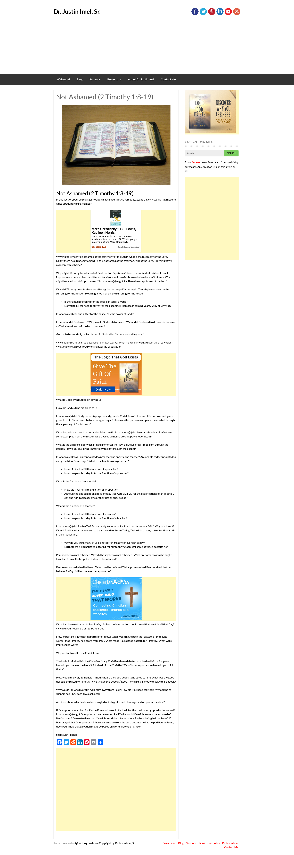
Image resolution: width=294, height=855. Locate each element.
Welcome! (63, 79)
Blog (80, 79)
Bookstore (114, 79)
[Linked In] (220, 14)
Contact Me (168, 79)
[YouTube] (228, 14)
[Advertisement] (147, 48)
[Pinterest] (212, 14)
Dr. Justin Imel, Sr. (77, 11)
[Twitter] (203, 14)
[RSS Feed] (237, 14)
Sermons (95, 79)
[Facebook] (195, 14)
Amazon (196, 162)
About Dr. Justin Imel (141, 79)
